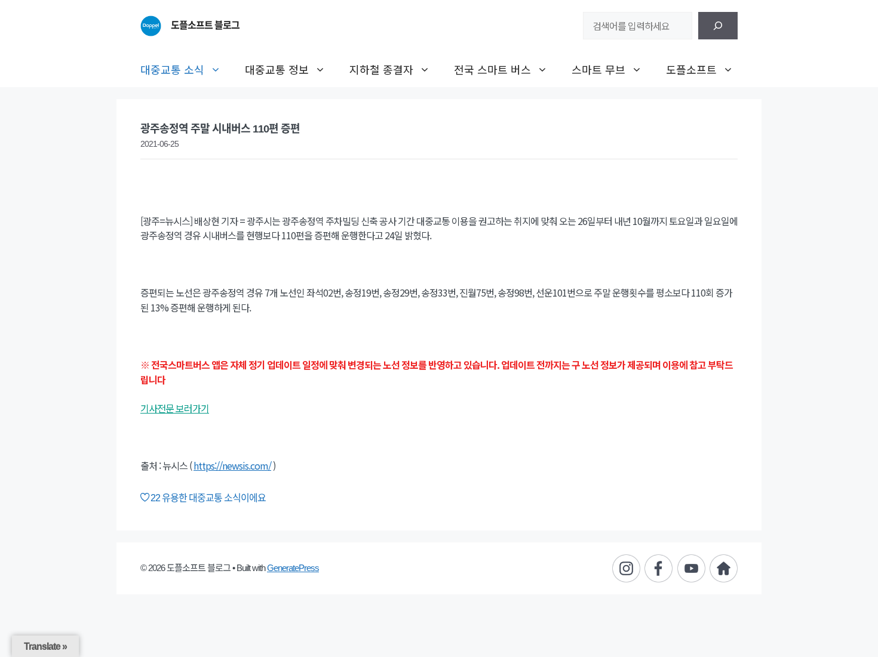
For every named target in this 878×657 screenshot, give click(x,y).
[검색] (718, 25)
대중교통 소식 (172, 69)
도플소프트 (691, 69)
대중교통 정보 (277, 69)
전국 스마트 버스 (492, 69)
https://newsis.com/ (232, 465)
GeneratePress (293, 568)
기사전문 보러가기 (174, 408)
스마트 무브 (598, 69)
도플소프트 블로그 (205, 25)
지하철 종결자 (381, 69)
